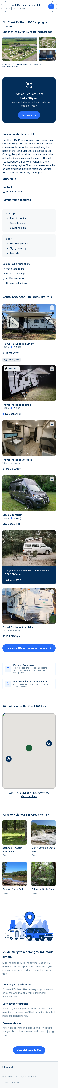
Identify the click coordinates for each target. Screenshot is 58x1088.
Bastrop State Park (13, 889)
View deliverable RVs (29, 1050)
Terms (5, 1082)
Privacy (15, 1082)
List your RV (29, 115)
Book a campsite (14, 191)
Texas (35, 64)
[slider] (14, 347)
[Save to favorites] (52, 307)
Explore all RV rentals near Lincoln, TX (29, 648)
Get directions (29, 796)
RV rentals (6, 64)
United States (22, 64)
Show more (9, 178)
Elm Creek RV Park (10, 66)
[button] (49, 743)
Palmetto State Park (42, 889)
